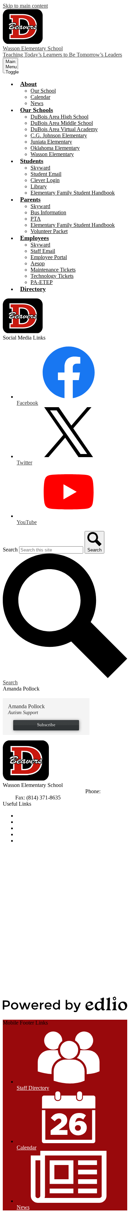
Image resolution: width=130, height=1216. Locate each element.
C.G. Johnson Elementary (59, 135)
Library (39, 186)
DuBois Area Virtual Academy (64, 129)
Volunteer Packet (49, 231)
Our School (43, 91)
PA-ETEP (42, 282)
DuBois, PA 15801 (63, 791)
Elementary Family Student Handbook (73, 193)
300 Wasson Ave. (22, 791)
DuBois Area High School (59, 117)
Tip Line (26, 841)
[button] (28, 83)
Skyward (40, 168)
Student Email (46, 174)
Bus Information (48, 212)
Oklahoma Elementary (55, 148)
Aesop (38, 263)
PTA (36, 219)
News (37, 103)
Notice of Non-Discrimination (49, 816)
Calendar (40, 97)
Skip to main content (25, 6)
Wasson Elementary (52, 154)
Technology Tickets (52, 276)
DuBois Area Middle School (62, 123)
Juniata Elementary (51, 142)
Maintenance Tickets (53, 270)
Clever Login (45, 180)
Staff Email (43, 251)
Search (10, 550)
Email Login (30, 834)
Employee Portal (49, 257)
